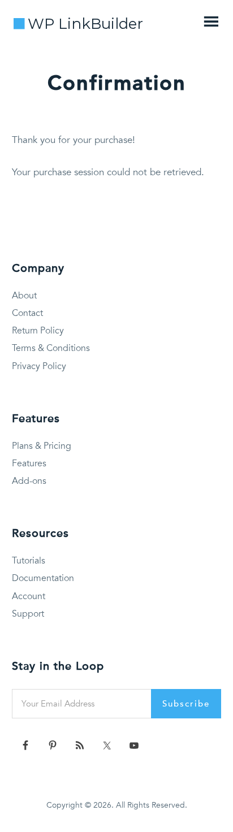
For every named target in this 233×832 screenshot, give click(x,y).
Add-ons (29, 481)
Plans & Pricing (41, 446)
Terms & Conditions (51, 348)
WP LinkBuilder (85, 24)
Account (28, 596)
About (24, 295)
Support (28, 613)
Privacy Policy (39, 366)
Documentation (43, 578)
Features (29, 463)
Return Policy (38, 330)
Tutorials (28, 560)
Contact (27, 313)
